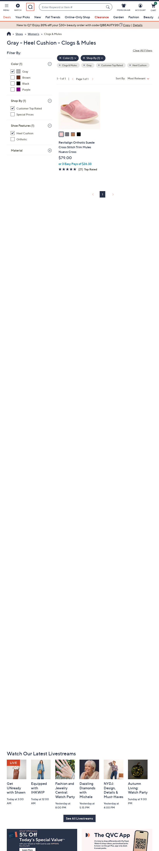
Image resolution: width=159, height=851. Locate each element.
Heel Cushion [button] (139, 65)
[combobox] (71, 7)
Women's (33, 34)
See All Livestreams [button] (79, 818)
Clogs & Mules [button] (69, 65)
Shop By (18, 101)
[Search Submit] (108, 6)
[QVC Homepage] (9, 34)
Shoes (19, 34)
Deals (7, 17)
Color (16, 64)
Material (16, 150)
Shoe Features (22, 125)
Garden (118, 17)
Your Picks (22, 17)
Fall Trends (52, 17)
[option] (79, 25)
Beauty (148, 17)
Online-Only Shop (77, 17)
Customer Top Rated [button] (112, 65)
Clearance (102, 17)
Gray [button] (89, 65)
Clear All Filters (142, 50)
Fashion (133, 17)
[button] (6, 8)
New (37, 17)
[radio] (61, 134)
